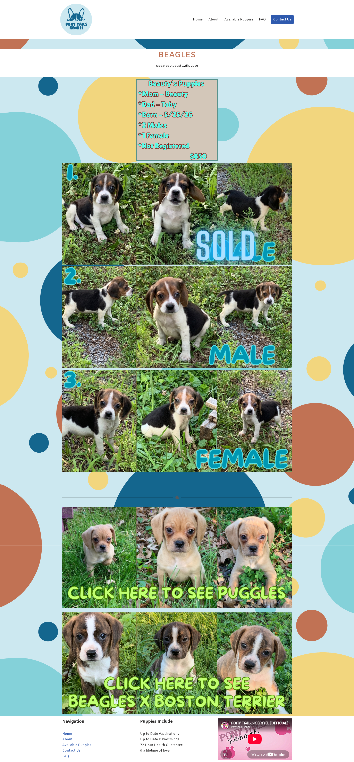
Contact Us (282, 19)
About (213, 19)
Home (198, 19)
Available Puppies (238, 19)
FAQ (262, 19)
